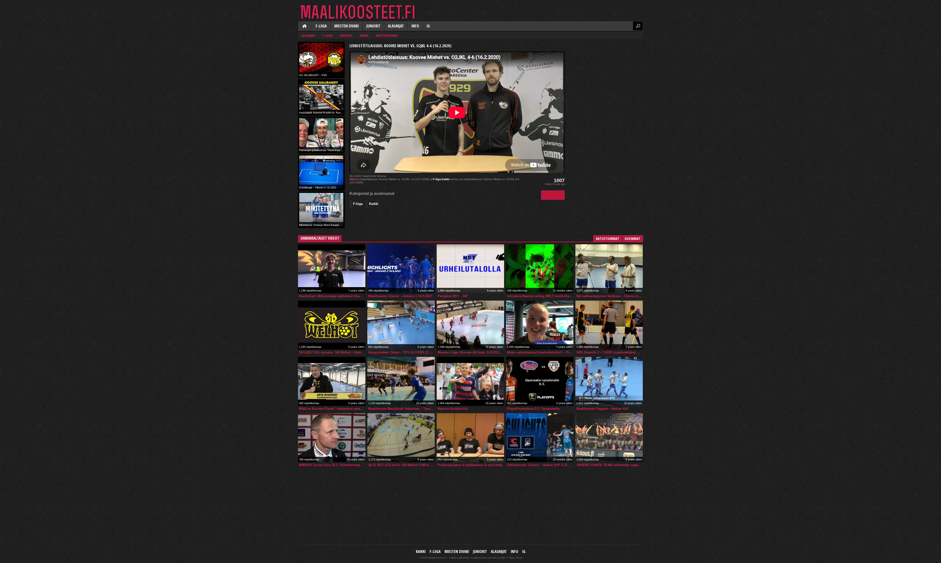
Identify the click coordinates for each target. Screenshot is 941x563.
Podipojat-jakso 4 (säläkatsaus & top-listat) (470, 465)
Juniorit (373, 26)
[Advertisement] (606, 72)
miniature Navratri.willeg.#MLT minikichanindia (540, 296)
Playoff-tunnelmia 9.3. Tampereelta (533, 409)
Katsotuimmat (607, 238)
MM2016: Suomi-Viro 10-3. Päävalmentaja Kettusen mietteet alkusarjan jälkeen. (332, 465)
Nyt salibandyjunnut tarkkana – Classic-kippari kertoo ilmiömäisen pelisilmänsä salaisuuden (609, 296)
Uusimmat (632, 238)
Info (415, 26)
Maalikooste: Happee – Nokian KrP (602, 409)
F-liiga (321, 26)
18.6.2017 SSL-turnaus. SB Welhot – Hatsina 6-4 (332, 352)
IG (428, 26)
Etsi (638, 26)
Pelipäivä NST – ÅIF (453, 296)
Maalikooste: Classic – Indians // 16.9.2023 (400, 296)
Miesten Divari (346, 26)
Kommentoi (553, 195)
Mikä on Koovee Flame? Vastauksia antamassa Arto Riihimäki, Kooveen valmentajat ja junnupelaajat (332, 409)
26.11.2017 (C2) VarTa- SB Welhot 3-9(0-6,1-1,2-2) (401, 465)
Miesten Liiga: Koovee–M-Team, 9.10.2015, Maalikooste (471, 352)
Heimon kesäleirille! (453, 409)
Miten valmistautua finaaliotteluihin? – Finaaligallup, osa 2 (540, 352)
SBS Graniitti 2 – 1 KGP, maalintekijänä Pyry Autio (609, 352)
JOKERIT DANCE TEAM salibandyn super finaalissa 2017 (609, 465)
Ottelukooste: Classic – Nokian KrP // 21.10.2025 (540, 465)
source (353, 179)
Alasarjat (396, 26)
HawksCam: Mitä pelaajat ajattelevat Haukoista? (332, 296)
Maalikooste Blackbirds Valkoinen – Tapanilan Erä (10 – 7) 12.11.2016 (401, 409)
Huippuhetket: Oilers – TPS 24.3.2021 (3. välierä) (401, 352)
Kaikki (305, 26)
